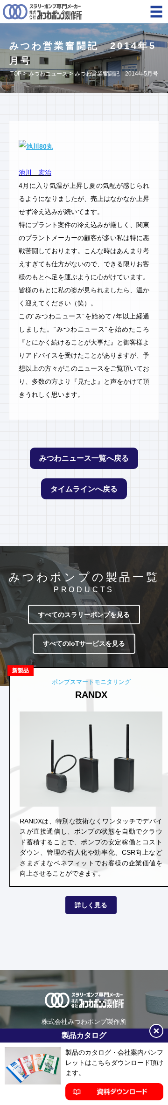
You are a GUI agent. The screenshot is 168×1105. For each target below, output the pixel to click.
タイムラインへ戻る (84, 489)
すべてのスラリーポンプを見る (84, 614)
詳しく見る (91, 905)
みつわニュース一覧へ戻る (84, 458)
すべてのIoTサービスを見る (84, 643)
